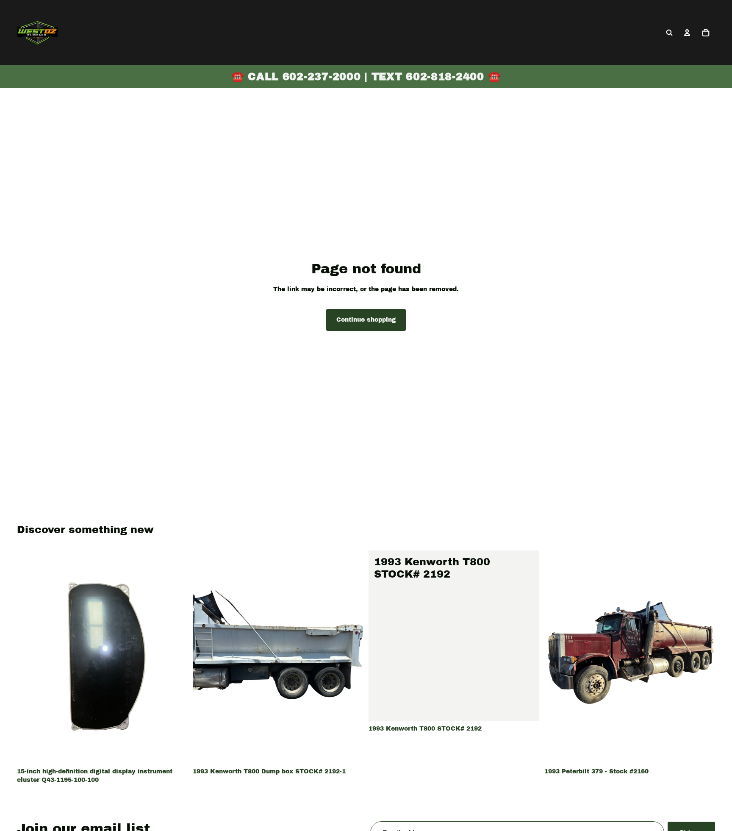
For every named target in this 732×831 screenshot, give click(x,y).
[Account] (687, 32)
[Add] (174, 751)
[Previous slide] (205, 657)
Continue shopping (366, 320)
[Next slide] (350, 657)
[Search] (669, 32)
